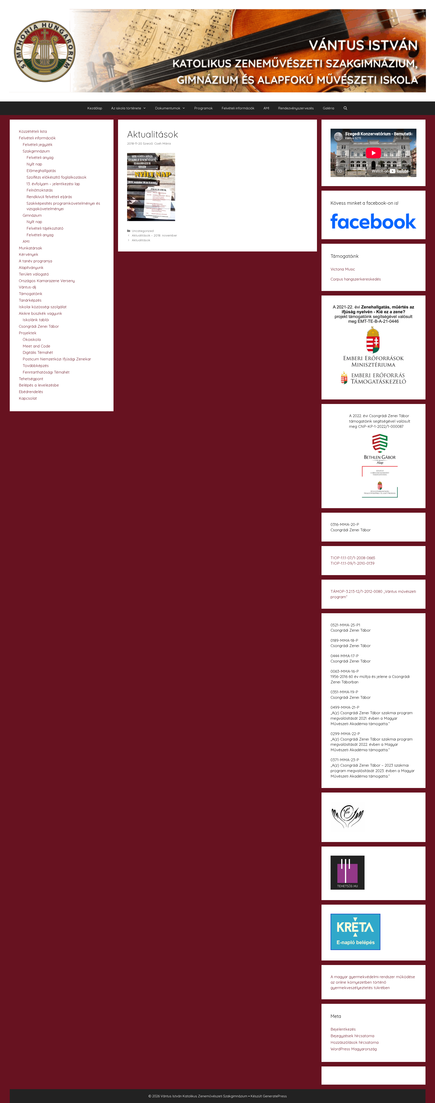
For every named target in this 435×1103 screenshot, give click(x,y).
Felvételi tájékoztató (45, 228)
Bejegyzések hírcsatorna (352, 1035)
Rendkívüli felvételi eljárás (49, 196)
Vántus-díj (27, 287)
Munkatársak (30, 248)
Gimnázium (32, 215)
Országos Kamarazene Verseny (47, 280)
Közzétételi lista (33, 131)
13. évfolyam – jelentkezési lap (53, 183)
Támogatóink (30, 293)
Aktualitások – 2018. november (154, 235)
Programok (203, 108)
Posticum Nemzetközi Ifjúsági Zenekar (57, 359)
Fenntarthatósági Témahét (46, 372)
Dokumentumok (167, 108)
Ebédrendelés (31, 391)
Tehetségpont (31, 378)
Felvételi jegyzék (38, 144)
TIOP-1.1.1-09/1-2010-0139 (353, 563)
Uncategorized (143, 231)
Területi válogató (34, 274)
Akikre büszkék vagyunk (40, 313)
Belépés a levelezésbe (39, 385)
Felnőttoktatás (40, 190)
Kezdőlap (94, 108)
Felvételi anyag (40, 157)
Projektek (27, 332)
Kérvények (28, 254)
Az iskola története (126, 108)
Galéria (328, 108)
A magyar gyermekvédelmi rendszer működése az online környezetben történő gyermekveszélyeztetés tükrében (373, 982)
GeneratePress (275, 1096)
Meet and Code (36, 346)
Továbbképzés (36, 365)
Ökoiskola (32, 339)
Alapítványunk (31, 267)
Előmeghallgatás (41, 170)
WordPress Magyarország (354, 1048)
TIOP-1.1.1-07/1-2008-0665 (353, 557)
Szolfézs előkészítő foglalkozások (57, 177)
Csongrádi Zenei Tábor (39, 326)
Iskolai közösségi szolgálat (43, 306)
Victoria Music (343, 269)
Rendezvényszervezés (296, 108)
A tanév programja (35, 261)
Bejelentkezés (343, 1029)
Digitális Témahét (38, 352)
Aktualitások (141, 240)
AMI (266, 108)
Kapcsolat (28, 398)
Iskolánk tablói (36, 319)
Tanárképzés (30, 300)
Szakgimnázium (36, 151)
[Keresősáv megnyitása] (345, 108)
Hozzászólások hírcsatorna (355, 1042)
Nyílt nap (34, 164)
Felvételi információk (238, 108)
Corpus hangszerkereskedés (356, 279)
